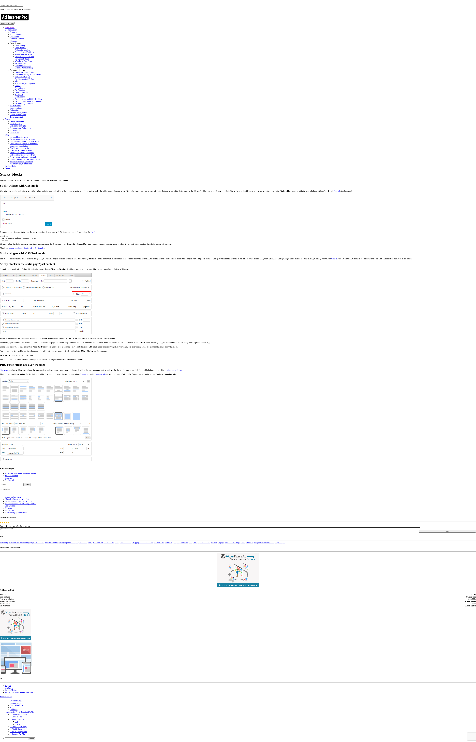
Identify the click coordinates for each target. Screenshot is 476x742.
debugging (135, 543)
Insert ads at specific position (21, 150)
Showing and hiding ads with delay (24, 157)
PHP (226, 543)
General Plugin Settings (24, 68)
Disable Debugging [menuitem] (19, 714)
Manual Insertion (11, 476)
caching (90, 543)
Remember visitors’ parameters (22, 153)
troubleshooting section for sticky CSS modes (26, 248)
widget (277, 542)
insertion (207, 542)
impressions (201, 542)
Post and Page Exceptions (25, 83)
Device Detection (22, 92)
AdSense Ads (20, 63)
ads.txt (17, 81)
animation (41, 542)
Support (8, 686)
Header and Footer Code (24, 57)
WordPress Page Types (24, 61)
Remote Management (18, 112)
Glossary (13, 41)
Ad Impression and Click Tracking (28, 99)
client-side (100, 543)
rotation (243, 542)
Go (447, 531)
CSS (121, 543)
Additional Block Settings (25, 72)
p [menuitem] (17, 722)
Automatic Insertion (22, 50)
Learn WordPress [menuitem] (16, 705)
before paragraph (64, 543)
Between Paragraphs (18, 126)
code (112, 543)
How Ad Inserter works (19, 137)
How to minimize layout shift (21, 161)
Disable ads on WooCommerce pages (24, 141)
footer (170, 543)
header (182, 543)
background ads (99, 374)
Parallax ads (14, 132)
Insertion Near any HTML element (28, 74)
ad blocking (4, 543)
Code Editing (20, 45)
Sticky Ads (19, 95)
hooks (190, 542)
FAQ (7, 135)
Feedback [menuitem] (13, 710)
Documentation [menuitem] (16, 703)
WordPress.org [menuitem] (15, 701)
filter (166, 543)
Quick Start (14, 36)
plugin (238, 543)
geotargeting (176, 542)
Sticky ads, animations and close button (20, 473)
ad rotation (12, 543)
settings (256, 543)
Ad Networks (15, 106)
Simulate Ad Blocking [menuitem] (20, 734)
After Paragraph (16, 124)
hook (186, 543)
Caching (18, 86)
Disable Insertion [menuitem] (18, 729)
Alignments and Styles (23, 54)
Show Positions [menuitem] (18, 719)
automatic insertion (51, 543)
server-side (249, 543)
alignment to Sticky (174, 370)
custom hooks (127, 542)
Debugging (14, 110)
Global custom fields (18, 115)
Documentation (11, 30)
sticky (268, 543)
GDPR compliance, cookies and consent (26, 159)
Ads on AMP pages (22, 77)
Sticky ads (4, 370)
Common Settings (17, 39)
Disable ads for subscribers (20, 148)
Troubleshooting (16, 117)
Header (93, 232)
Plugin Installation (17, 34)
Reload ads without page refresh (22, 155)
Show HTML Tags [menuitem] (19, 727)
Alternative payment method (21, 164)
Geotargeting (20, 97)
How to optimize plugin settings (22, 139)
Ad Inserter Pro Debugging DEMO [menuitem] (20, 712)
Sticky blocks (15, 130)
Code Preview (20, 48)
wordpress (282, 542)
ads (17, 542)
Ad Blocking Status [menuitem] (19, 732)
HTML (195, 543)
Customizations (16, 108)
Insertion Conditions (23, 65)
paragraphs (221, 543)
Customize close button (19, 146)
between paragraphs (76, 542)
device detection (144, 542)
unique (272, 542)
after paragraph (29, 543)
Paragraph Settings (22, 59)
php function (232, 542)
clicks (94, 542)
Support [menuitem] (13, 707)
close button (107, 542)
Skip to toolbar (6, 696)
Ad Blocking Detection (24, 103)
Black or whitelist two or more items (24, 144)
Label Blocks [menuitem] (17, 717)
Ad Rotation (20, 88)
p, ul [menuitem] (18, 724)
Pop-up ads (84, 374)
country (117, 542)
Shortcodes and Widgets (24, 52)
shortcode (262, 543)
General (337, 191)
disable (151, 542)
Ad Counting (20, 90)
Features (13, 32)
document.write (159, 543)
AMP (36, 543)
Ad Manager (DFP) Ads (24, 79)
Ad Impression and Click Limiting (28, 101)
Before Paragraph (17, 121)
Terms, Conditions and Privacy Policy (20, 692)
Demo (7, 119)
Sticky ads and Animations (20, 128)
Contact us (9, 168)
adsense (22, 543)
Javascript (214, 543)
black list (84, 542)
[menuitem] (240, 738)
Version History (11, 166)
